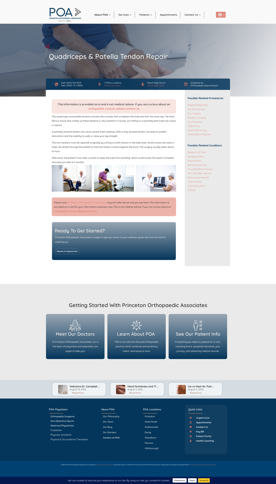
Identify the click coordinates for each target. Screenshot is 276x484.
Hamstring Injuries (197, 164)
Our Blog (107, 427)
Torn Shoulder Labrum (199, 173)
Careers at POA (111, 437)
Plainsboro (151, 437)
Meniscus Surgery (197, 117)
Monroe (149, 442)
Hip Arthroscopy (196, 109)
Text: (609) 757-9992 (72, 85)
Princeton (150, 416)
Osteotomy (194, 126)
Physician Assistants (61, 434)
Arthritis (191, 190)
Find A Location (112, 85)
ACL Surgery (194, 113)
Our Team (108, 421)
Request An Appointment (67, 251)
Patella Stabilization (198, 105)
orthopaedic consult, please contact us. (114, 108)
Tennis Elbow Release (199, 134)
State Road (151, 421)
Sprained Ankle (196, 156)
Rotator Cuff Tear (197, 152)
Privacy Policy (194, 464)
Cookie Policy (211, 464)
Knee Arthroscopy (197, 130)
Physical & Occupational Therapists (69, 439)
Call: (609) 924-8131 (71, 82)
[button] (104, 14)
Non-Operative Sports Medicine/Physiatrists (62, 423)
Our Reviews (109, 432)
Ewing (148, 432)
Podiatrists (56, 430)
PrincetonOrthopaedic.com (104, 464)
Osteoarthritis (195, 181)
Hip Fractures (195, 121)
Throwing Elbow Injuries (200, 169)
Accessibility (202, 464)
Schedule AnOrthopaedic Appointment (204, 84)
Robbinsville (151, 427)
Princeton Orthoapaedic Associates (87, 202)
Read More (78, 392)
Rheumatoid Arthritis (198, 177)
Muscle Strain (195, 160)
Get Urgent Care (155, 85)
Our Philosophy (111, 416)
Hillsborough (152, 448)
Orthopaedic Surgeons (62, 416)
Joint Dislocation (196, 185)
